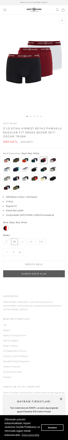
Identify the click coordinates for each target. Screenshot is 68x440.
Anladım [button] (52, 427)
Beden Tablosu (10, 345)
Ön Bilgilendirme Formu (15, 351)
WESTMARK (10, 123)
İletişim (6, 330)
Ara (5, 325)
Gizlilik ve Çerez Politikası (15, 356)
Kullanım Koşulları (12, 366)
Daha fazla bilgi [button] (30, 435)
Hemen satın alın (34, 273)
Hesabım (7, 377)
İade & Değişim (11, 340)
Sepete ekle (34, 264)
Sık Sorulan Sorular (12, 371)
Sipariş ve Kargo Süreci (14, 335)
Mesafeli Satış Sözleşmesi (16, 361)
